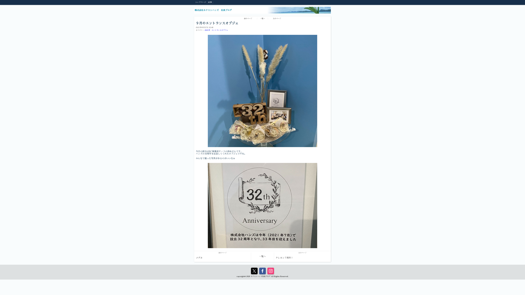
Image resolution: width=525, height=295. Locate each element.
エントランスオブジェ (220, 30)
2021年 (207, 30)
